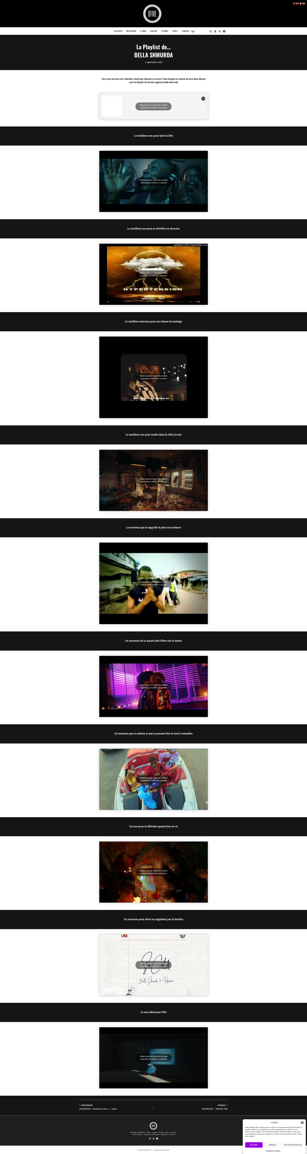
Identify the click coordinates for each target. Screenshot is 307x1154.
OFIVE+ (175, 31)
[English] (297, 3)
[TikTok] (215, 31)
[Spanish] (303, 3)
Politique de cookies (273, 1151)
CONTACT (186, 31)
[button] (302, 1122)
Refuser (272, 1145)
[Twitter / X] (219, 31)
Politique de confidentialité (151, 1134)
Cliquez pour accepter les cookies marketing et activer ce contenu (153, 106)
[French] (193, 31)
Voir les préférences (293, 1145)
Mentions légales (137, 1134)
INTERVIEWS (131, 31)
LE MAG (143, 31)
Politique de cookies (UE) (168, 1134)
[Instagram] (210, 31)
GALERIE (153, 31)
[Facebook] (224, 31)
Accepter (254, 1145)
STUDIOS (164, 31)
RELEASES (118, 31)
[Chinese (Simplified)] (294, 3)
